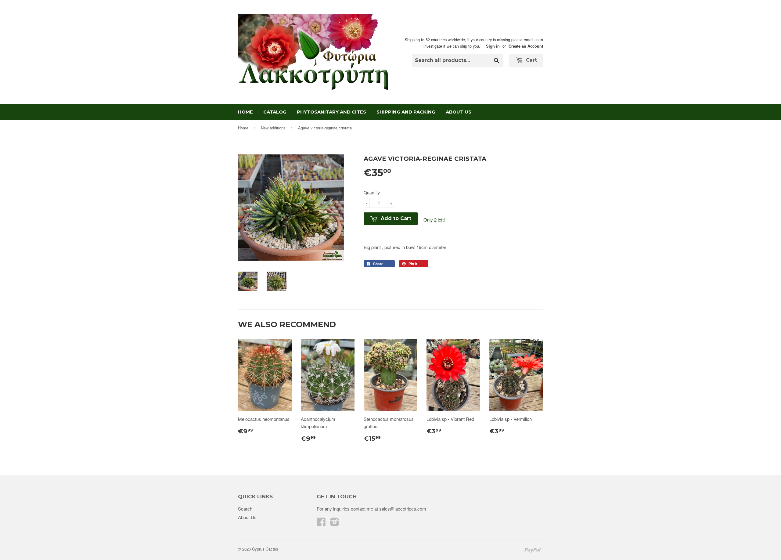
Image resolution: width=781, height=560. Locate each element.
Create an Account (526, 46)
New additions (273, 128)
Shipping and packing (405, 112)
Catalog (274, 112)
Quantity (372, 193)
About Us (458, 112)
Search (245, 508)
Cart (530, 60)
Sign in (493, 46)
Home (245, 112)
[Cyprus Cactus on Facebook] (321, 523)
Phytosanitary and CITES (331, 112)
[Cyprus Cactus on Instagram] (334, 523)
